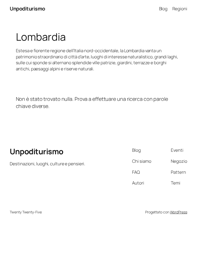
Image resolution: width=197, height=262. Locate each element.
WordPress (178, 212)
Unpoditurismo (27, 8)
